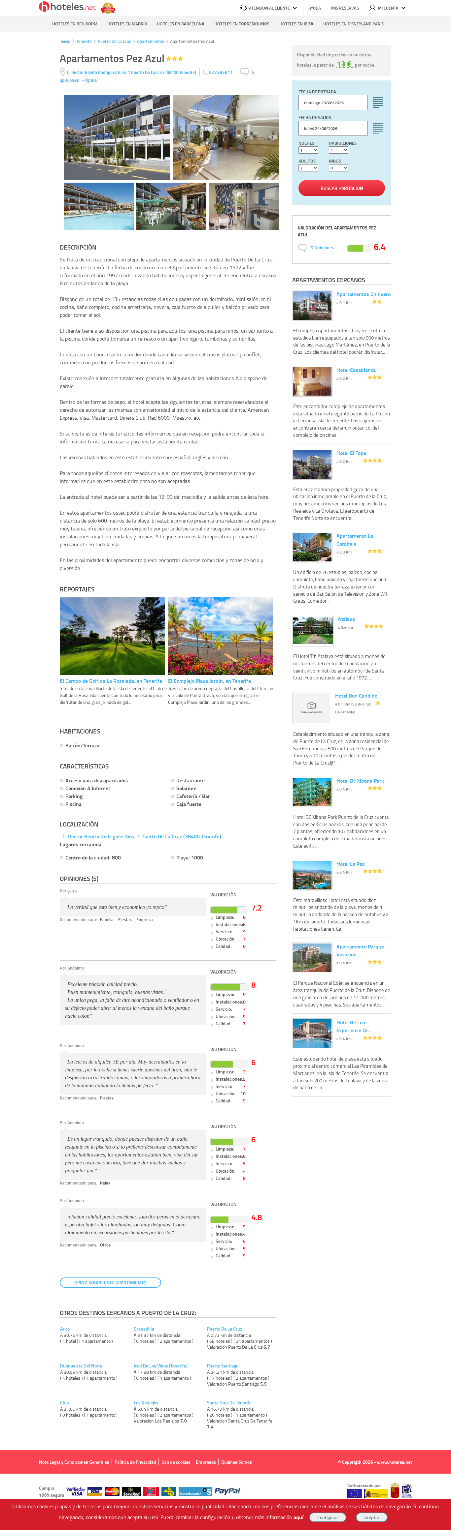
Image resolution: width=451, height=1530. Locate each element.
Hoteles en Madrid (127, 24)
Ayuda (314, 8)
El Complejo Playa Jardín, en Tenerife (209, 680)
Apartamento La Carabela (354, 539)
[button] (225, 765)
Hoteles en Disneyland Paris (353, 24)
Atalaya (346, 618)
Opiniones (322, 247)
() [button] (132, 72)
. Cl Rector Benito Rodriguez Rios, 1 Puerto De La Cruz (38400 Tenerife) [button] (140, 836)
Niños (335, 161)
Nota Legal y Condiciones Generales (74, 1462)
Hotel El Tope (351, 453)
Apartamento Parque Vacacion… (360, 950)
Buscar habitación (342, 188)
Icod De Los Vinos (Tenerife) (161, 1366)
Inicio (65, 41)
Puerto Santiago (222, 1366)
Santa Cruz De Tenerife (229, 1403)
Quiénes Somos (236, 1462)
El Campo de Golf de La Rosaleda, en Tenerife (111, 680)
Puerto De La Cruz (114, 41)
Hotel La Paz (350, 863)
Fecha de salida (314, 117)
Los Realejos (146, 1403)
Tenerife (84, 41)
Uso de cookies (176, 1462)
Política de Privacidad (135, 1462)
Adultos (307, 161)
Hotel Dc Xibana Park (360, 780)
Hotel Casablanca (356, 370)
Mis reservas (345, 8)
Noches (306, 143)
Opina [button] (91, 79)
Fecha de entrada (317, 92)
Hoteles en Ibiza (296, 24)
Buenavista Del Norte (81, 1366)
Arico (65, 1329)
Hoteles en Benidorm (74, 24)
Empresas (206, 1462)
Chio (64, 1403)
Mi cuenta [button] (388, 8)
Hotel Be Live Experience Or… (354, 1026)
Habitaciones (343, 143)
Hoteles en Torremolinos (241, 24)
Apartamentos (150, 41)
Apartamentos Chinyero (363, 294)
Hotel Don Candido (356, 695)
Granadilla (144, 1329)
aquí (298, 1517)
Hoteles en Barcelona (180, 24)
